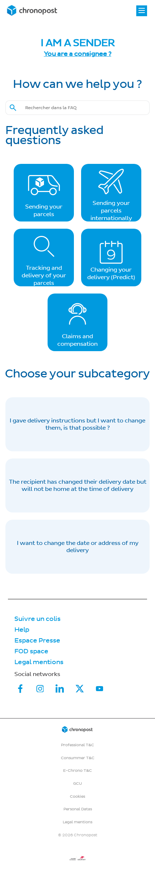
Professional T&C (77, 745)
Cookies (77, 796)
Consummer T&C (77, 758)
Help (21, 630)
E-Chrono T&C (77, 770)
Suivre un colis (37, 619)
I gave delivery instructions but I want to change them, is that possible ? (77, 424)
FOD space (31, 651)
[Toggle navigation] (141, 10)
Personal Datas (77, 809)
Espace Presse (37, 640)
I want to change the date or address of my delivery (77, 547)
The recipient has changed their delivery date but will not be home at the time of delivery (77, 485)
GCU (77, 783)
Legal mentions (38, 662)
